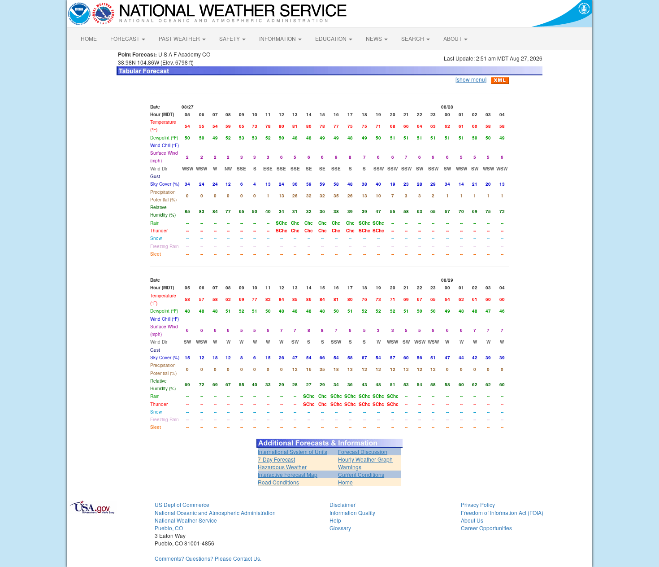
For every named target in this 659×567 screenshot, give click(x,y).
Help (335, 520)
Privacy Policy (478, 504)
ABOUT (453, 38)
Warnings (349, 467)
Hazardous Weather (282, 467)
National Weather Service (186, 520)
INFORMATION (278, 38)
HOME (89, 38)
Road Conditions (278, 482)
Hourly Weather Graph (365, 459)
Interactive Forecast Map (287, 474)
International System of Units (292, 451)
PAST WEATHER (180, 38)
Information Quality (352, 512)
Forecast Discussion (362, 451)
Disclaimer (343, 504)
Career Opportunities (486, 528)
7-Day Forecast (276, 459)
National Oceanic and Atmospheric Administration (215, 512)
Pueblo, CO (169, 528)
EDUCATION (331, 38)
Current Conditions (361, 474)
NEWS (374, 38)
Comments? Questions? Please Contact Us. (208, 558)
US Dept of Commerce (182, 504)
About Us (472, 520)
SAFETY (230, 38)
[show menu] (470, 79)
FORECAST (125, 38)
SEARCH (413, 38)
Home (345, 482)
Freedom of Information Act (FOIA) (502, 512)
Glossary (340, 528)
